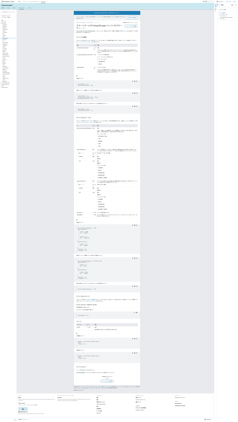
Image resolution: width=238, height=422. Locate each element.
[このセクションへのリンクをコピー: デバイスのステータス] (92, 118)
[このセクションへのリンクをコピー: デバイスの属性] (88, 37)
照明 (97, 397)
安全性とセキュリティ (101, 402)
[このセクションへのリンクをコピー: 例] (78, 76)
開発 (19, 1)
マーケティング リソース (140, 399)
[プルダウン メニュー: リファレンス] (25, 7)
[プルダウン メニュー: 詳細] (10, 7)
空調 (97, 399)
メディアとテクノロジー (101, 404)
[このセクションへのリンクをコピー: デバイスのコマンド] (91, 296)
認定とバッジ (138, 397)
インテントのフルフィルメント (85, 42)
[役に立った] (135, 23)
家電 (97, 406)
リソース (24, 1)
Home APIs (59, 397)
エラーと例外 (79, 370)
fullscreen (234, 5)
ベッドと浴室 (99, 411)
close (236, 5)
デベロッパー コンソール (180, 397)
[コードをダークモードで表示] (135, 81)
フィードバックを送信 (131, 26)
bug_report (232, 5)
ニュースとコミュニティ (33, 1)
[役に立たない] (137, 23)
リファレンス (21, 7)
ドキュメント (43, 1)
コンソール (228, 1)
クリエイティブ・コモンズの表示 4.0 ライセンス (100, 386)
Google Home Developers (81, 22)
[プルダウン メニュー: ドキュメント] (47, 1)
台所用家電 (99, 408)
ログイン (235, 1)
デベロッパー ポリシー (140, 410)
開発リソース (138, 402)
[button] (8, 22)
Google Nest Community (180, 405)
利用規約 (20, 419)
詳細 (8, 7)
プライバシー (25, 419)
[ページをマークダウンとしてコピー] (84, 28)
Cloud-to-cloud (6, 5)
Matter (19, 397)
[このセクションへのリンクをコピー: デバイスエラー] (88, 367)
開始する (3, 7)
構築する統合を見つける (23, 411)
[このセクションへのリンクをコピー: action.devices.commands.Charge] (98, 305)
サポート (30, 7)
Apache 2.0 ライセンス (129, 386)
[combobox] (208, 1)
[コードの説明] (133, 81)
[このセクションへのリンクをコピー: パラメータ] (82, 321)
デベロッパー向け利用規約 (141, 407)
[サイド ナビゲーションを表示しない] (15, 420)
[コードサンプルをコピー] (137, 81)
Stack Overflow (178, 403)
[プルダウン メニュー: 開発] (16, 7)
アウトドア (99, 413)
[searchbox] (8, 12)
